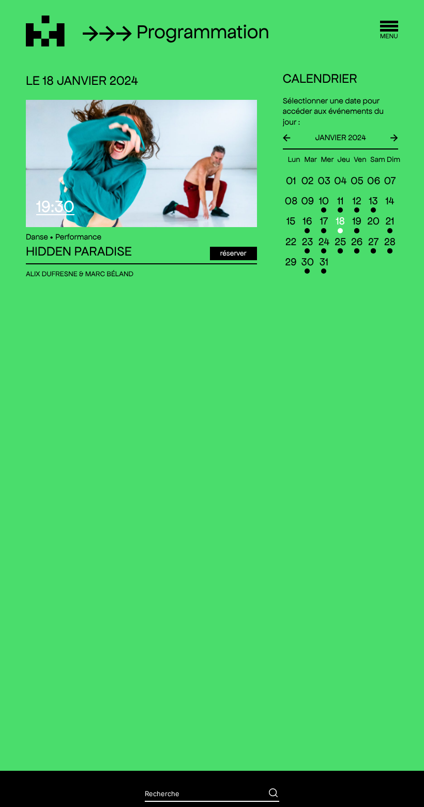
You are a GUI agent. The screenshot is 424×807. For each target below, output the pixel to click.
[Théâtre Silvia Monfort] (45, 31)
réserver (233, 253)
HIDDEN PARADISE (79, 252)
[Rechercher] (265, 794)
